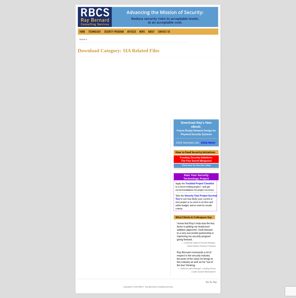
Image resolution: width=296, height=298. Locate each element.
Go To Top (211, 282)
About (151, 31)
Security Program (114, 31)
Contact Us (164, 31)
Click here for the (196, 165)
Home (82, 31)
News (142, 31)
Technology (94, 31)
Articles (131, 31)
